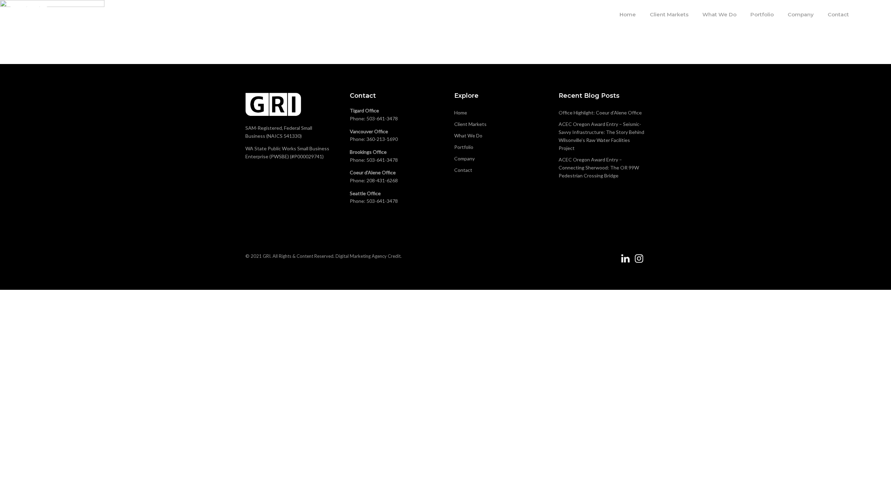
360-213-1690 (382, 139)
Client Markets (669, 14)
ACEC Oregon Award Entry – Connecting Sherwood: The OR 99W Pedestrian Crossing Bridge (599, 167)
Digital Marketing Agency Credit (368, 256)
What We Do (719, 14)
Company (801, 14)
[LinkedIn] (625, 261)
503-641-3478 (382, 118)
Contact (838, 14)
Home (628, 14)
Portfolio (762, 14)
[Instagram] (639, 261)
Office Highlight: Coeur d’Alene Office (600, 113)
